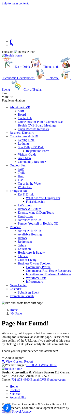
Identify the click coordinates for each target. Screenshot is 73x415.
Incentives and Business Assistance (48, 274)
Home (14, 386)
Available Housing (30, 234)
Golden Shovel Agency (16, 411)
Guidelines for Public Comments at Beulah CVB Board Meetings (40, 123)
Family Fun (25, 216)
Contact (15, 390)
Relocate (15, 227)
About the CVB (20, 107)
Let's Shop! (25, 205)
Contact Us (25, 118)
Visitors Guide (27, 154)
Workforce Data (36, 278)
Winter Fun (25, 187)
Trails (21, 172)
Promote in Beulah (22, 296)
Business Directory (22, 132)
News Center (18, 285)
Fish (20, 180)
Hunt (21, 176)
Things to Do (18, 190)
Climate (23, 256)
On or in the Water (30, 183)
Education (24, 249)
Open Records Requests (33, 129)
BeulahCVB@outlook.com (47, 379)
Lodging (23, 143)
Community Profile (38, 267)
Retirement (25, 241)
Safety (22, 245)
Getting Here (26, 140)
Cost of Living (27, 259)
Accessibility (18, 397)
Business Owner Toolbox (34, 263)
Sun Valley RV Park (31, 147)
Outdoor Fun (18, 165)
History (22, 238)
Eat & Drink (26, 194)
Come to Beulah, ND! (24, 136)
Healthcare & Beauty (31, 252)
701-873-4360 (20, 379)
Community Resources (32, 161)
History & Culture (29, 209)
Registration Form (37, 151)
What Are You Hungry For (43, 198)
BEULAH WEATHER (41, 365)
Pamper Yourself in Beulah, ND (38, 223)
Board (22, 114)
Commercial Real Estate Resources (48, 270)
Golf (21, 169)
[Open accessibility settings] (7, 408)
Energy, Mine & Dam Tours (36, 212)
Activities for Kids (29, 220)
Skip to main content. (15, 3)
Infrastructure (34, 281)
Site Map (15, 393)
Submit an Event (28, 292)
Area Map (24, 158)
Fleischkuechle (35, 201)
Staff (21, 111)
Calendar (15, 289)
